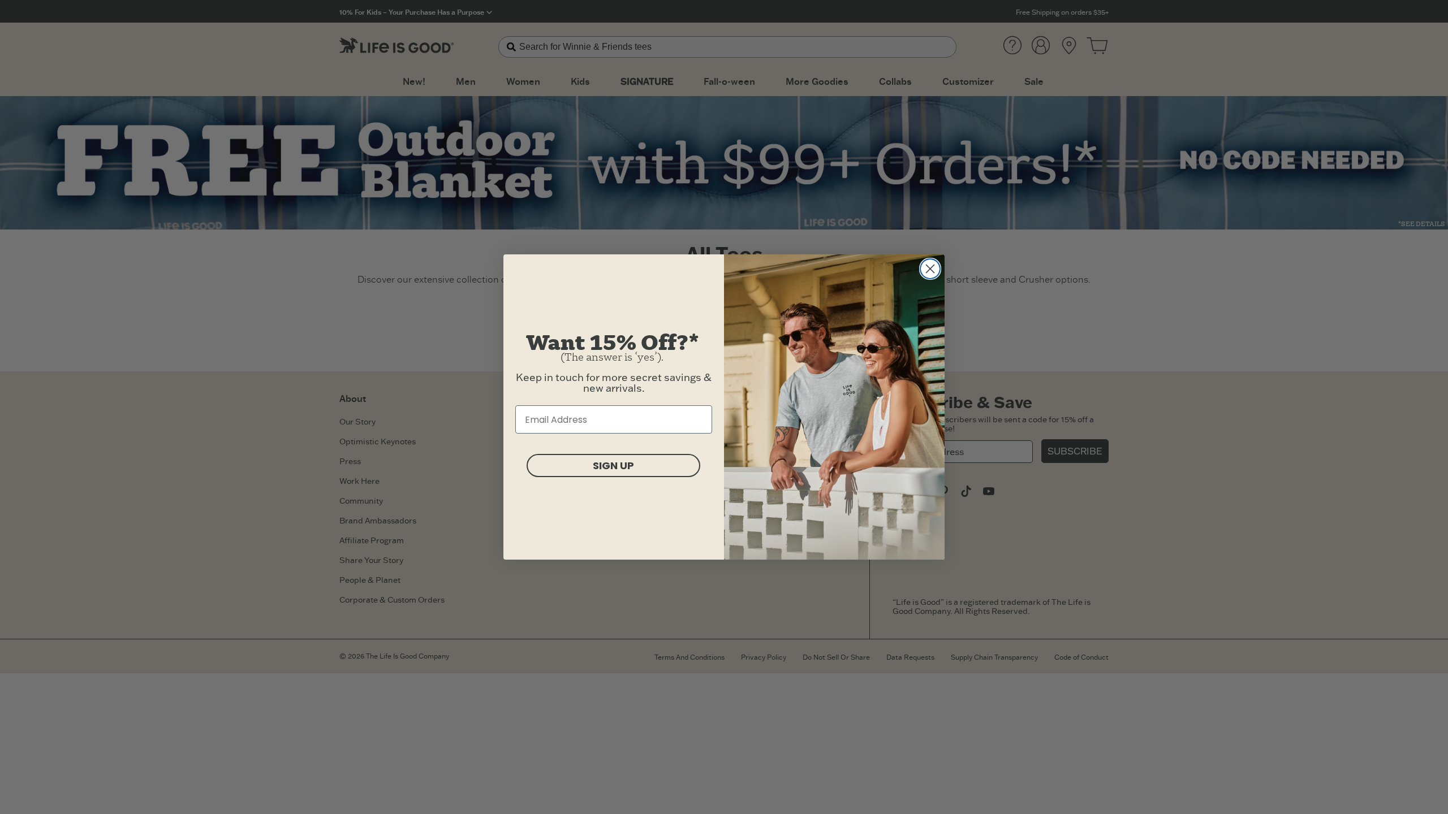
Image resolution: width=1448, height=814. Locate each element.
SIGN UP (613, 465)
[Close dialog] (930, 269)
